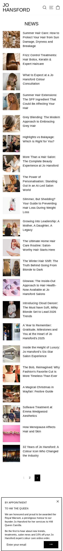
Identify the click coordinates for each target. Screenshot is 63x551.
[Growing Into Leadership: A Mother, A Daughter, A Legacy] (11, 227)
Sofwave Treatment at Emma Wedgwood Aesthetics (37, 411)
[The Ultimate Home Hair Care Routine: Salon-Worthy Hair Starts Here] (11, 247)
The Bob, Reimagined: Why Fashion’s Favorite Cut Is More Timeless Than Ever (41, 372)
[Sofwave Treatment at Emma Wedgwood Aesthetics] (11, 413)
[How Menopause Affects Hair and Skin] (11, 433)
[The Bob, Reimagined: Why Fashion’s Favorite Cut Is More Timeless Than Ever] (11, 373)
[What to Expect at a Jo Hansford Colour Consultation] (11, 81)
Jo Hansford (16, 7)
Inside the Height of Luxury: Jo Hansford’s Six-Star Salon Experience (41, 352)
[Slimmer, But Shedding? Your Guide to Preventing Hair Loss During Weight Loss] (11, 205)
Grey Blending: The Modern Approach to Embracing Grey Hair (41, 121)
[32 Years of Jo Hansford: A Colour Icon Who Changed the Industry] (11, 453)
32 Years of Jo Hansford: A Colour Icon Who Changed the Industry (41, 451)
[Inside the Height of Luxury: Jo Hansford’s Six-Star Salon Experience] (11, 353)
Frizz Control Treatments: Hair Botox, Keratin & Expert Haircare (40, 59)
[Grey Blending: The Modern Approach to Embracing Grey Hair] (11, 123)
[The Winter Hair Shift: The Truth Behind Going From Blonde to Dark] (11, 267)
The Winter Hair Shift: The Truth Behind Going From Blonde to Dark (40, 265)
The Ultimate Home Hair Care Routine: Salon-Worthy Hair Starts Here (39, 245)
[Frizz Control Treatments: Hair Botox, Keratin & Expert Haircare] (11, 61)
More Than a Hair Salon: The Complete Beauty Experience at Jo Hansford (40, 161)
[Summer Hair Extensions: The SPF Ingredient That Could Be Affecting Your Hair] (11, 101)
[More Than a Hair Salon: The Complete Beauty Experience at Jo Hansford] (11, 163)
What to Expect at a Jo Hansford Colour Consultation (38, 79)
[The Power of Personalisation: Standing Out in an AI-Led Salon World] (11, 183)
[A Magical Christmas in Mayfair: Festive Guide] (11, 393)
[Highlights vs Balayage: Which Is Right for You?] (11, 143)
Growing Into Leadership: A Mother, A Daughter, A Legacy (41, 225)
